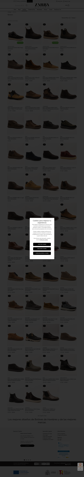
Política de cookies (44, 240)
